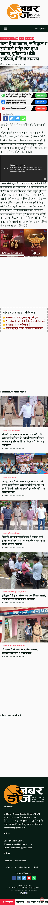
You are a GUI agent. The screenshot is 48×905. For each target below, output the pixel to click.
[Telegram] (17, 118)
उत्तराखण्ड (4, 38)
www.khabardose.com (22, 844)
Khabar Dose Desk (18, 64)
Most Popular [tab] (20, 392)
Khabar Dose (26, 885)
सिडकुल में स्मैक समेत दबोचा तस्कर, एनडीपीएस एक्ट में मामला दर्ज (20, 651)
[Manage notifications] (42, 899)
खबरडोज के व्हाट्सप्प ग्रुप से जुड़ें (22, 317)
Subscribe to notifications (15, 861)
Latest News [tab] (6, 392)
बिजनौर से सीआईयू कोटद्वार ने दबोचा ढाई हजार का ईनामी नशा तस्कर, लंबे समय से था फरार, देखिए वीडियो (23, 541)
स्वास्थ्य (10, 592)
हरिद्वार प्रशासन (22, 592)
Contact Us (11, 867)
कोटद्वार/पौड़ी (12, 430)
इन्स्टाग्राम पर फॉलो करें (18, 325)
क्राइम (18, 430)
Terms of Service (23, 873)
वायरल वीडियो (13, 38)
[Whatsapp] (23, 118)
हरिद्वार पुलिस (30, 38)
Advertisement (25, 867)
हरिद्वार (22, 38)
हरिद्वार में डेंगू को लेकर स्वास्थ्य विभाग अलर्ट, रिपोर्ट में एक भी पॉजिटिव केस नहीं (24, 597)
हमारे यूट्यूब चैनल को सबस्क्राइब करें (24, 328)
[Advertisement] (24, 283)
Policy (37, 867)
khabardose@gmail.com (14, 828)
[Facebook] (5, 118)
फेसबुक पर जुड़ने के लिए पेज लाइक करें (25, 321)
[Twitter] (11, 118)
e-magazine (40, 28)
